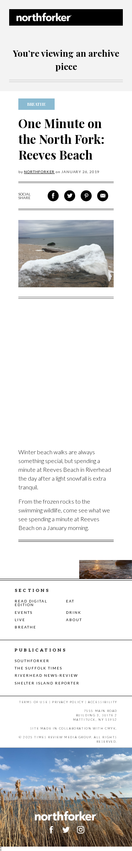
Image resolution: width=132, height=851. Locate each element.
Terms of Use (33, 702)
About (74, 619)
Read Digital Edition (31, 603)
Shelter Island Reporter (47, 683)
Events (24, 612)
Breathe (25, 627)
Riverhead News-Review (46, 675)
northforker (39, 171)
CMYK (110, 728)
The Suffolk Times (38, 668)
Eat (70, 601)
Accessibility (102, 702)
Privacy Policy (68, 702)
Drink (73, 612)
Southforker (32, 660)
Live (20, 619)
